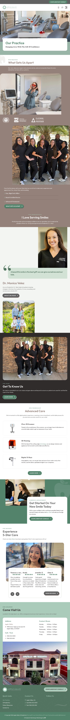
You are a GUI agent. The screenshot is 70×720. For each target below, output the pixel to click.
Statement (63, 715)
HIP (45, 717)
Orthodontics (6, 702)
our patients (25, 70)
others (13, 539)
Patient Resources (8, 705)
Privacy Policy (35, 715)
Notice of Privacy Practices (45, 715)
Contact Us (6, 708)
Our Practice (6, 700)
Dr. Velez (50, 223)
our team (49, 512)
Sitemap (29, 715)
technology (43, 444)
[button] (66, 7)
